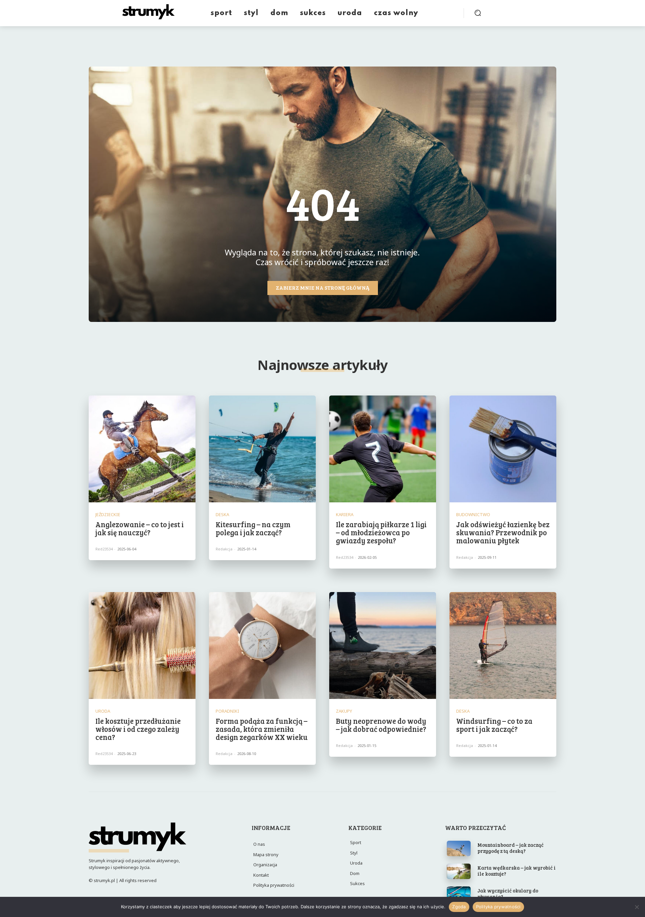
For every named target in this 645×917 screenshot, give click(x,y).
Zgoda (459, 906)
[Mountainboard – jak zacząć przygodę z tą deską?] (459, 848)
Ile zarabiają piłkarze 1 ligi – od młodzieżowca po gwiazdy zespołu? (381, 532)
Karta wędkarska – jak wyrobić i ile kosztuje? (516, 870)
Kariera (344, 514)
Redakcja (224, 548)
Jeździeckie (107, 514)
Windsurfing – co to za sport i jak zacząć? (494, 725)
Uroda (102, 711)
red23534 (104, 548)
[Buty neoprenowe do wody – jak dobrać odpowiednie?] (382, 645)
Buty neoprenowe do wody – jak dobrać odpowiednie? (381, 725)
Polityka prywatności (498, 906)
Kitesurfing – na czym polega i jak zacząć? (253, 528)
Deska (222, 514)
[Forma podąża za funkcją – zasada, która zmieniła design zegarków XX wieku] (262, 645)
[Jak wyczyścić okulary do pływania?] (459, 894)
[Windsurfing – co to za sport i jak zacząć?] (502, 645)
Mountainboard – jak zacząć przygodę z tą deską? (510, 847)
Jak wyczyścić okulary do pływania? (507, 893)
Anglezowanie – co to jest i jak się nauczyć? (139, 528)
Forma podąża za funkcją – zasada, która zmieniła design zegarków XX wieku (262, 729)
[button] (477, 12)
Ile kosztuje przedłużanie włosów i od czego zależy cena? (138, 729)
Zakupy (344, 711)
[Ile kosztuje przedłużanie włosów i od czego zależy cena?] (142, 645)
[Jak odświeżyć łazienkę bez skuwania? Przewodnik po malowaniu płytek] (502, 448)
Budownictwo (473, 514)
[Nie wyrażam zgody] (636, 907)
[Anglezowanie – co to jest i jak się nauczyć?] (142, 448)
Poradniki (227, 711)
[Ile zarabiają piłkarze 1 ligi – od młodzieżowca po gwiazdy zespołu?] (382, 448)
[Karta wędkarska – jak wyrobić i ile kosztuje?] (459, 871)
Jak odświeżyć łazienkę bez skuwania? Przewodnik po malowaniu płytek (503, 532)
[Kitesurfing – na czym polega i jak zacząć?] (262, 448)
